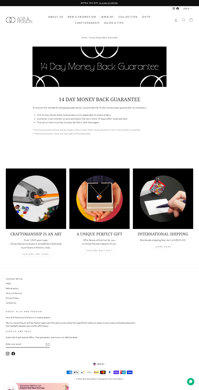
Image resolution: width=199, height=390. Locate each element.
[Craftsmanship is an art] (36, 198)
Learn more (163, 247)
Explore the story (36, 254)
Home (84, 37)
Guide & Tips (114, 22)
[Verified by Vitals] (34, 383)
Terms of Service (14, 293)
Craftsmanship (87, 22)
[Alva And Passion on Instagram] (7, 353)
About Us (55, 16)
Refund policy (12, 288)
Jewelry (107, 16)
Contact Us (11, 303)
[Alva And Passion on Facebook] (13, 353)
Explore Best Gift (99, 250)
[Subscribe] (48, 344)
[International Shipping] (163, 198)
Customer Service (14, 278)
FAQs (8, 283)
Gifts (146, 16)
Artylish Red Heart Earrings (32, 379)
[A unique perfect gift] (99, 198)
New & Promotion (82, 16)
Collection (128, 16)
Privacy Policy (12, 298)
